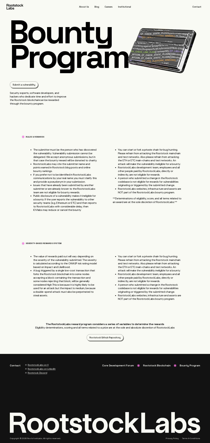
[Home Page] (15, 6)
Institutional (124, 6)
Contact (196, 6)
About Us (84, 6)
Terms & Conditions (191, 438)
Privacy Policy (172, 438)
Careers (109, 6)
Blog (96, 6)
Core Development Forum (118, 365)
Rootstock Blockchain (156, 365)
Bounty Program (190, 365)
